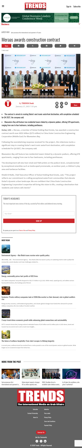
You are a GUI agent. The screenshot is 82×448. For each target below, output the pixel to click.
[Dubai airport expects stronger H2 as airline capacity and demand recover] (31, 374)
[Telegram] (74, 45)
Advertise (46, 409)
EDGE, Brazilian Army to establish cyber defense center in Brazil (51, 384)
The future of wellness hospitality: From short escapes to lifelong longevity (28, 341)
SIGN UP (39, 221)
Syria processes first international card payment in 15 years (10, 384)
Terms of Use (22, 230)
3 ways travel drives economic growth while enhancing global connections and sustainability (34, 320)
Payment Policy (48, 425)
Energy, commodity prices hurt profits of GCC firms (20, 276)
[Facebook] (18, 45)
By (26, 103)
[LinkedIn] (46, 45)
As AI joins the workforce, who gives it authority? (70, 383)
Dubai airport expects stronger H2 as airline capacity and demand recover (31, 384)
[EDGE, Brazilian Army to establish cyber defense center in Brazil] (51, 374)
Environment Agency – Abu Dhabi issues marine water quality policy (25, 255)
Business (5, 24)
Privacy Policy (31, 230)
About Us (35, 417)
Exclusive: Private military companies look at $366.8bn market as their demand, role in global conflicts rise (38, 298)
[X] (32, 45)
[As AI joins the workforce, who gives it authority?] (71, 374)
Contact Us (41, 432)
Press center (47, 413)
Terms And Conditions (49, 421)
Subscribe (77, 6)
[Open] (3, 6)
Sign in (68, 6)
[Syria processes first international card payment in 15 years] (11, 374)
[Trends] (35, 6)
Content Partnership (33, 413)
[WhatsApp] (60, 45)
